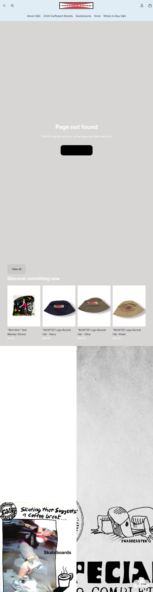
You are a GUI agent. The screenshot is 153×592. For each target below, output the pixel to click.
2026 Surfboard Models (58, 15)
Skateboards (83, 15)
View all (16, 269)
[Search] (12, 5)
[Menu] (4, 5)
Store (97, 15)
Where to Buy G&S (114, 15)
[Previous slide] (82, 306)
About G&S (33, 15)
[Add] (34, 320)
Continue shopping (76, 150)
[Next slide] (106, 306)
